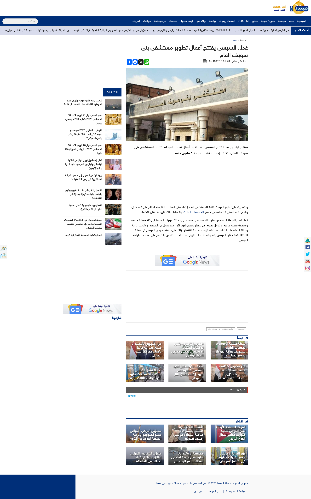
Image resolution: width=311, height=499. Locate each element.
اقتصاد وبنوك (227, 21)
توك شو (201, 21)
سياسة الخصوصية (237, 491)
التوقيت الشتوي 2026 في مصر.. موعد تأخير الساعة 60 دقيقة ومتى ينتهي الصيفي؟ (85, 134)
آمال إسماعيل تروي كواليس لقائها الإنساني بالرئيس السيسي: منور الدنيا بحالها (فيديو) (83, 164)
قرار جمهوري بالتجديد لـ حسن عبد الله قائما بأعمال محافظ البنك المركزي (146, 350)
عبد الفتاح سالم (240, 61)
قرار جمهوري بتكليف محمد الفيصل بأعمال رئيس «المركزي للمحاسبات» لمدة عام (231, 372)
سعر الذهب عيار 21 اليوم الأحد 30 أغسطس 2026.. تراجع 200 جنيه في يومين (83, 119)
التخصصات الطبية (194, 212)
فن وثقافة (160, 21)
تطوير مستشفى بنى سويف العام (220, 329)
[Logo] (278, 7)
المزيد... (136, 21)
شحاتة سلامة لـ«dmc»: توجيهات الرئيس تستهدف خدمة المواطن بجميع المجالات (230, 350)
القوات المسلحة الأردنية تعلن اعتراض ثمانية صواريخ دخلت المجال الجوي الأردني (230, 433)
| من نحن (201, 491)
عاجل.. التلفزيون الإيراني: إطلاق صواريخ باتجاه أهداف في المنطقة (145, 457)
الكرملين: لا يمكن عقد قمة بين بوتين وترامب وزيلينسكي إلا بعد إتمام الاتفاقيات (83, 194)
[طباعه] (205, 61)
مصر (291, 21)
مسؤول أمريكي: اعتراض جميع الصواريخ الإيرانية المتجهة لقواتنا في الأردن (140, 30)
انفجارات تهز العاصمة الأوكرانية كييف (83, 235)
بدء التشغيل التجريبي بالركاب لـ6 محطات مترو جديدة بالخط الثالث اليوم (145, 374)
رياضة (212, 21)
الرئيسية (302, 21)
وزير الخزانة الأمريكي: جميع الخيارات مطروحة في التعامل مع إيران (67, 30)
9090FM (243, 21)
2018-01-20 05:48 (219, 61)
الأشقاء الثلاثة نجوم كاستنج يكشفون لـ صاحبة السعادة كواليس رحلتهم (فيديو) (220, 30)
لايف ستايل (187, 21)
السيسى (241, 329)
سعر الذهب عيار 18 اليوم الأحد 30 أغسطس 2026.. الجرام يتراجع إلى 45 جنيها (83, 149)
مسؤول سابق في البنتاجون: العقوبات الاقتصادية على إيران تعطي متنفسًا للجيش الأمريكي (83, 224)
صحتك (173, 21)
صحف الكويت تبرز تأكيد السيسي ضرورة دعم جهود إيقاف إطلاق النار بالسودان (188, 372)
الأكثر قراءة (112, 92)
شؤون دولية (268, 21)
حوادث (147, 21)
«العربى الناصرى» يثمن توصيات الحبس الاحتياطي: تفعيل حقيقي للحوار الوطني (187, 350)
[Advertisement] (60, 7)
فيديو (255, 21)
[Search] (3, 19)
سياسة (282, 21)
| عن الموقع (217, 491)
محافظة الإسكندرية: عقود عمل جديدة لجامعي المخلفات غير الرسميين (187, 457)
